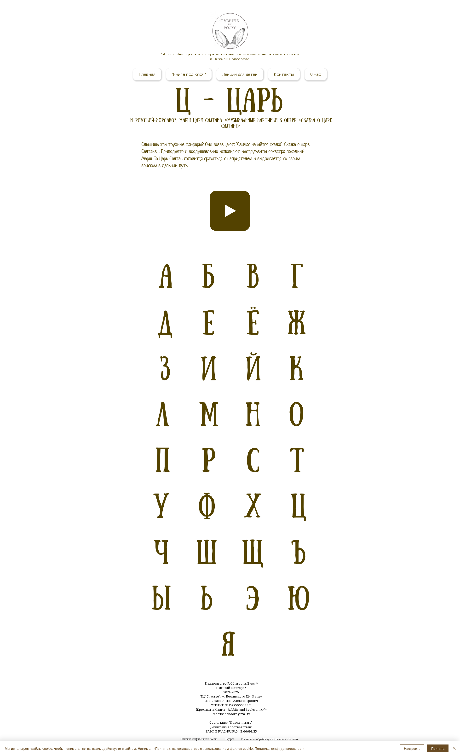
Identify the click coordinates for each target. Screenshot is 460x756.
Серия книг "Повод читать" (231, 722)
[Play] (230, 211)
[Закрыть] (454, 748)
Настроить (412, 748)
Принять (437, 748)
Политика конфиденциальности (280, 748)
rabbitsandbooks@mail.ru (231, 714)
